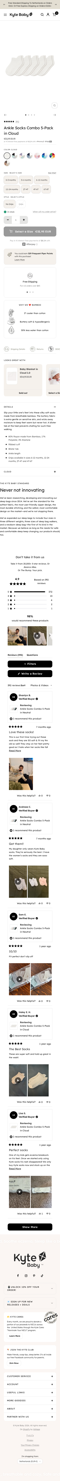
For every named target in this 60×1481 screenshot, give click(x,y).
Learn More (20, 257)
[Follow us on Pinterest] (34, 1273)
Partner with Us (18, 1414)
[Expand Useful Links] (52, 1390)
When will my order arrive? (44, 209)
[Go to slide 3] (31, 112)
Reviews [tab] (15, 652)
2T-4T (25, 186)
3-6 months (26, 177)
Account (12, 1381)
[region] (30, 633)
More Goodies (16, 1397)
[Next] (56, 3)
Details (8, 404)
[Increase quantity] (24, 217)
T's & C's (30, 1432)
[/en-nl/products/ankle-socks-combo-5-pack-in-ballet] (37, 153)
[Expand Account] (52, 1381)
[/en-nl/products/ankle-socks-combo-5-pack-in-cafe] (7, 160)
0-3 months (11, 177)
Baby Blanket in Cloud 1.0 (29, 368)
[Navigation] (5, 12)
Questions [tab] (32, 652)
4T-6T (36, 186)
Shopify (26, 1426)
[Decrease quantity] (8, 217)
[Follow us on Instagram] (26, 1273)
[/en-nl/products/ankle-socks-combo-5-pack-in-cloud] (7, 153)
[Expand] (52, 1285)
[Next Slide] (49, 633)
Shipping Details (18, 346)
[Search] (42, 11)
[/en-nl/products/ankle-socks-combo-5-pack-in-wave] (44, 153)
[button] (11, 119)
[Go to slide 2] (28, 112)
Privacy (30, 1437)
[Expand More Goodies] (52, 1398)
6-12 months (41, 177)
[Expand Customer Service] (52, 1373)
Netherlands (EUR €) (28, 1458)
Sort (23, 682)
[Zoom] (54, 102)
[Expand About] (52, 1406)
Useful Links (16, 1389)
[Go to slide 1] (25, 112)
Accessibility (30, 1447)
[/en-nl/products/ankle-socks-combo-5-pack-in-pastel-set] (22, 153)
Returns (40, 346)
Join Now (14, 1360)
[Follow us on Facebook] (18, 1273)
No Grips (9, 201)
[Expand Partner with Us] (52, 1414)
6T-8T (46, 186)
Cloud (7, 469)
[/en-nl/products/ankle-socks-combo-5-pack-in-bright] (52, 153)
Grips (21, 201)
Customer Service (19, 1373)
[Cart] (54, 12)
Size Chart (52, 170)
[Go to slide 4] (34, 112)
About (11, 1405)
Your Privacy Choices (30, 1442)
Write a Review (36, 671)
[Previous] (4, 3)
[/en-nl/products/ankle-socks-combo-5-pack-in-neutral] (14, 153)
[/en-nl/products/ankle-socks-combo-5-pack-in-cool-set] (29, 153)
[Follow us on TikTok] (42, 1273)
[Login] (48, 12)
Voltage (36, 1426)
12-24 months (12, 186)
